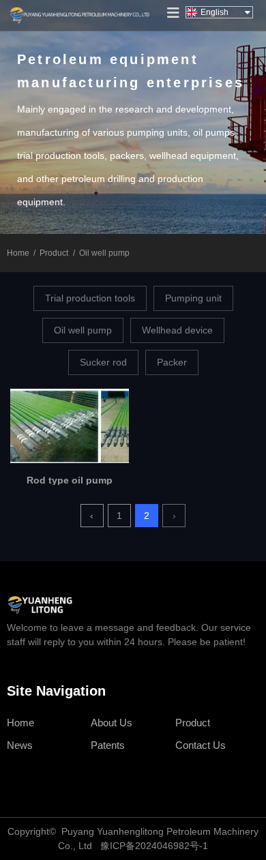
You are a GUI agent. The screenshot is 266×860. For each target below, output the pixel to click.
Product (54, 253)
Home (19, 253)
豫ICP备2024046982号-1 (154, 845)
